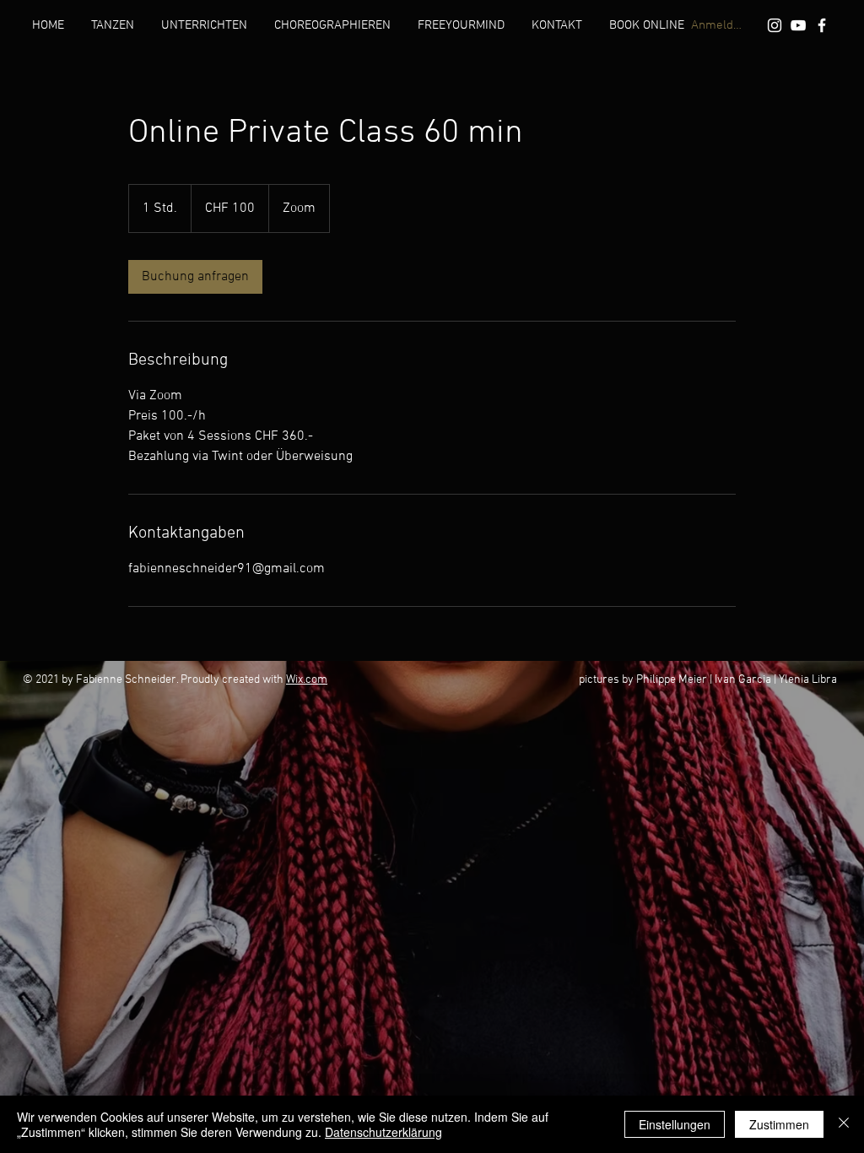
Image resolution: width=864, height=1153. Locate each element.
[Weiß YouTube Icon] (798, 25)
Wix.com (306, 680)
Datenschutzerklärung (383, 1131)
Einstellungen (674, 1124)
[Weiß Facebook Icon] (822, 25)
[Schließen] (844, 1124)
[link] (195, 277)
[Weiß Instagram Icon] (774, 25)
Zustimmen (779, 1124)
